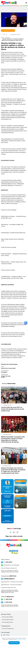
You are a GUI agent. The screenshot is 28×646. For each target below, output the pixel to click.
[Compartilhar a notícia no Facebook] (1, 34)
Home (2, 37)
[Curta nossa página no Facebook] (10, 532)
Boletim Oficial (5, 635)
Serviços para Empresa (7, 619)
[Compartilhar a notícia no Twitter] (4, 34)
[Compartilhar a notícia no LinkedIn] (6, 34)
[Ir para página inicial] (9, 3)
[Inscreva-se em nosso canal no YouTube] (14, 532)
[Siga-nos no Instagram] (17, 532)
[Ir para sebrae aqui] (14, 552)
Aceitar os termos (14, 642)
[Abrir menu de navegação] (26, 3)
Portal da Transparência (8, 628)
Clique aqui (7, 491)
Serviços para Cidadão (7, 617)
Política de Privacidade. (20, 639)
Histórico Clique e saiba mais (7, 521)
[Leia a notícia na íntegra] (14, 399)
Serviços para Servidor (7, 622)
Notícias (7, 37)
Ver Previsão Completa (7, 506)
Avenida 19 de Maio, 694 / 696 (9, 590)
